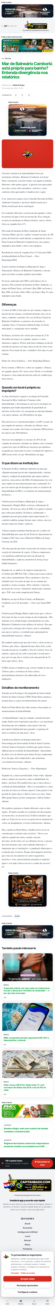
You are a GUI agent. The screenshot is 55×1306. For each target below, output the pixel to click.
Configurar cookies (27, 1292)
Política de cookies (28, 1273)
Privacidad (15, 1273)
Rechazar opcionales (27, 1285)
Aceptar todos (27, 1279)
